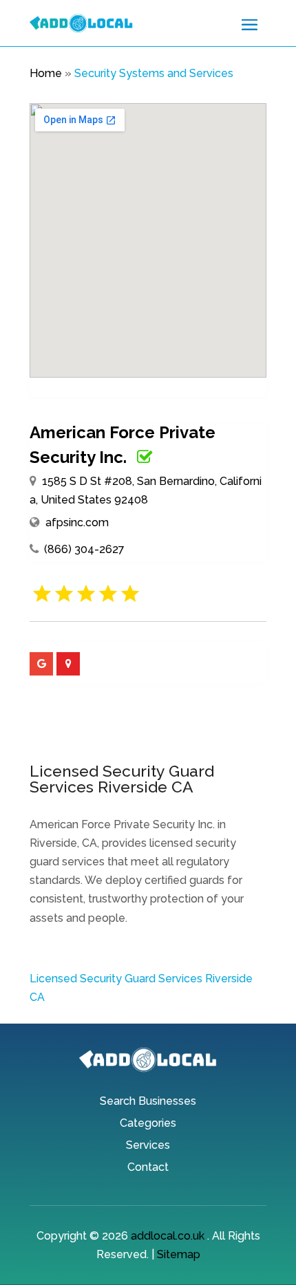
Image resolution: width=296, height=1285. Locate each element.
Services (148, 1146)
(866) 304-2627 (84, 549)
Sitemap (178, 1254)
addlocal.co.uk (167, 1235)
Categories (148, 1124)
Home (46, 73)
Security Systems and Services (153, 73)
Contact (148, 1168)
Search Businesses (148, 1102)
